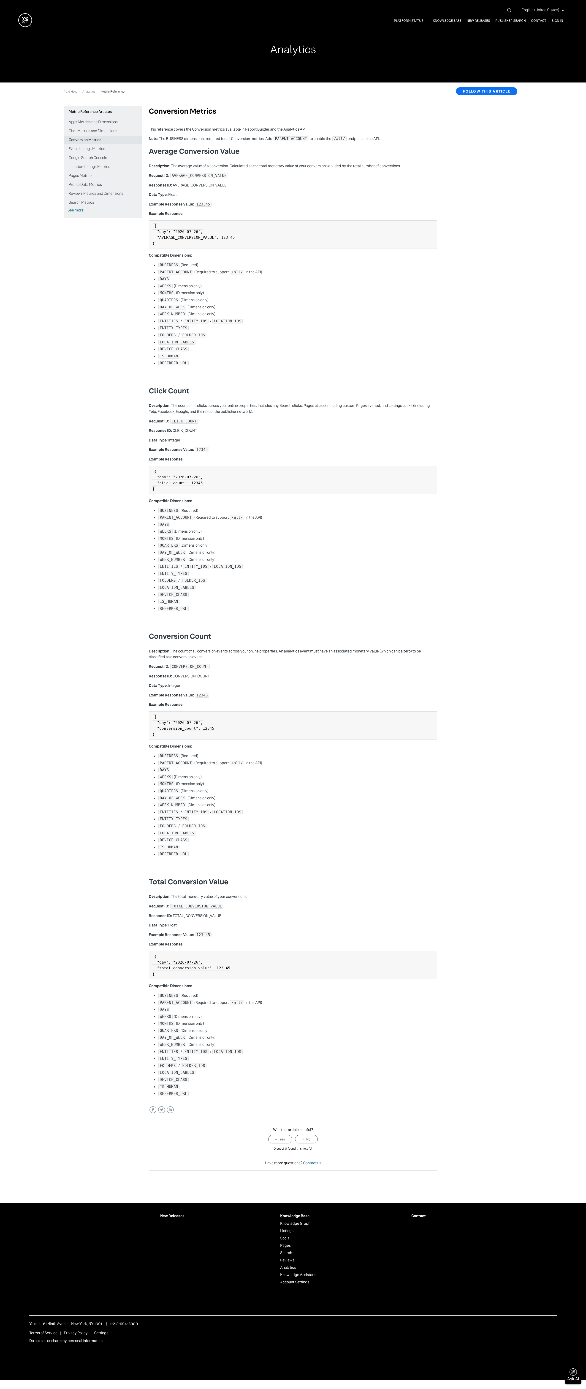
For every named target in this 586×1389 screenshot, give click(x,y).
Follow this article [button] (486, 91)
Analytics (88, 91)
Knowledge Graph (295, 1223)
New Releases (478, 21)
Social (285, 1238)
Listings (286, 1230)
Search (286, 1252)
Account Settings (294, 1282)
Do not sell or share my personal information (66, 1340)
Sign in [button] (557, 21)
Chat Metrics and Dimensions (93, 131)
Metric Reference (113, 91)
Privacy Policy (76, 1333)
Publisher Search (510, 21)
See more (76, 210)
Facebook (153, 1110)
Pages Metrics (80, 175)
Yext (33, 1323)
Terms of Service (43, 1333)
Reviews (287, 1260)
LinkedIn (170, 1110)
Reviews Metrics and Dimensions (96, 193)
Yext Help (70, 91)
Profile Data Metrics (85, 184)
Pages (285, 1245)
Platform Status (409, 21)
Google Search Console (88, 157)
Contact (538, 21)
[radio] (280, 1139)
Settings (101, 1333)
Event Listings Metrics (87, 148)
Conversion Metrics (85, 139)
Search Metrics (81, 202)
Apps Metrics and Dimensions (93, 122)
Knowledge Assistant (298, 1274)
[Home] (25, 25)
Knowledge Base (447, 21)
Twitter (161, 1110)
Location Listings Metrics (89, 166)
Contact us (312, 1163)
